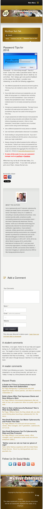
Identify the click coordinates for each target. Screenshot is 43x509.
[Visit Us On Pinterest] (19, 466)
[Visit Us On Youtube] (24, 466)
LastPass (19, 156)
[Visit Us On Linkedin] (28, 466)
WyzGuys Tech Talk (16, 38)
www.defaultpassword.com (26, 151)
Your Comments (9, 288)
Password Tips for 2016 (13, 49)
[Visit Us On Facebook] (14, 466)
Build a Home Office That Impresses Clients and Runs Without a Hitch (20, 397)
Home (7, 38)
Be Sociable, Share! (9, 174)
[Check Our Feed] (33, 466)
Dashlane (27, 156)
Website (6, 321)
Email (12, 313)
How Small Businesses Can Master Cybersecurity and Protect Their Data (21, 421)
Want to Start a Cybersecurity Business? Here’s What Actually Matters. (20, 409)
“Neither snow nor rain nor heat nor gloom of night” (19, 444)
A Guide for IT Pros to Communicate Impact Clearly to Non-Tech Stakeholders (19, 385)
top (38, 495)
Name (6, 306)
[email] (5, 177)
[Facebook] (9, 177)
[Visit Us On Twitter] (10, 466)
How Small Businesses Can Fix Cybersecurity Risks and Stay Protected (19, 432)
